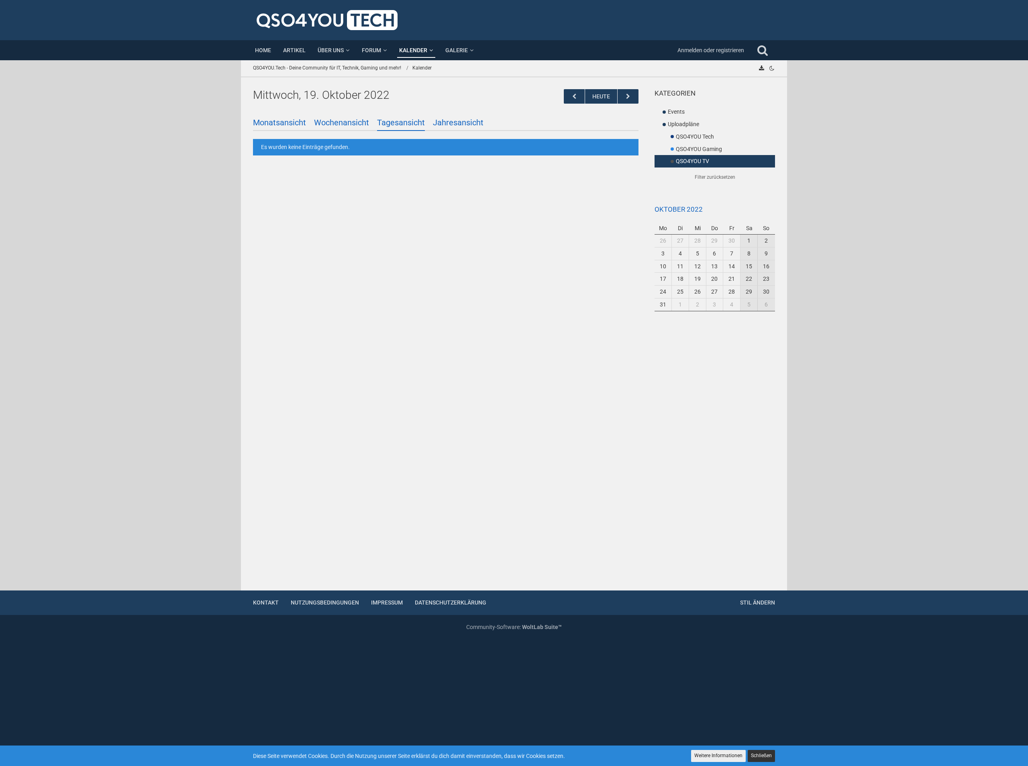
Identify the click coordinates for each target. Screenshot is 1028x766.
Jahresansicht (458, 122)
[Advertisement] (715, 455)
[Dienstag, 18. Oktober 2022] (574, 96)
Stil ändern (757, 602)
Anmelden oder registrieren (710, 50)
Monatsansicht (279, 122)
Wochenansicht (341, 122)
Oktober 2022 (679, 209)
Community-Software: (514, 627)
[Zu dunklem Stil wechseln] (772, 68)
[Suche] (762, 50)
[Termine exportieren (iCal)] (761, 68)
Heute (601, 96)
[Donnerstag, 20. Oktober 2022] (628, 96)
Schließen (761, 755)
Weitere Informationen (718, 755)
